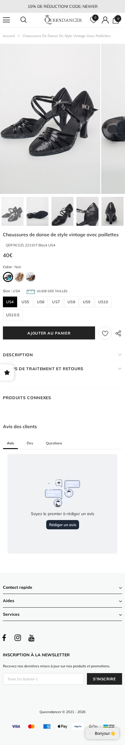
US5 (25, 301)
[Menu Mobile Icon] (6, 20)
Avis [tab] (10, 443)
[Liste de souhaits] (105, 332)
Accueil (9, 36)
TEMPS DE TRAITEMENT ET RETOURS (43, 368)
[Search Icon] (29, 20)
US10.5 (12, 314)
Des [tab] (30, 443)
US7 (56, 301)
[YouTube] (31, 638)
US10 (103, 301)
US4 (10, 301)
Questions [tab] (54, 443)
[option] (50, 119)
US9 (87, 301)
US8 (71, 301)
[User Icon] (105, 20)
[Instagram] (17, 638)
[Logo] (63, 20)
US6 (41, 301)
